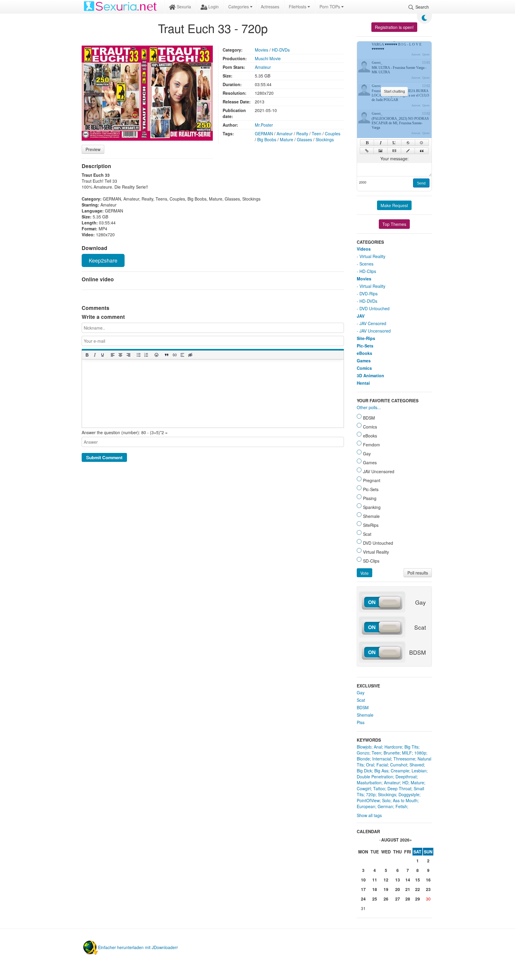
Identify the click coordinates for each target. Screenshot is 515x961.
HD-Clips (367, 271)
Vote (364, 573)
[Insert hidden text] (190, 355)
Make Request (394, 205)
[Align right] (128, 355)
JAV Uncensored (375, 331)
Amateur (263, 67)
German (385, 806)
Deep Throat (399, 788)
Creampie (400, 771)
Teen (316, 133)
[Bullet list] (138, 355)
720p (371, 794)
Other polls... (369, 407)
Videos (364, 249)
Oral (370, 765)
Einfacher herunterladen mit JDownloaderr (138, 947)
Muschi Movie (268, 58)
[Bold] (87, 355)
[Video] (394, 151)
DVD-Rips (368, 293)
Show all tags (369, 815)
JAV (360, 316)
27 (397, 899)
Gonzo (363, 753)
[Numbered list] (146, 355)
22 (417, 889)
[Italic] (94, 355)
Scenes (366, 264)
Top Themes (394, 224)
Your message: (394, 159)
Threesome (404, 759)
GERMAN (264, 133)
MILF (407, 753)
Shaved (416, 765)
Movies (261, 50)
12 (386, 880)
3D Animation (370, 375)
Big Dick (364, 771)
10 (363, 880)
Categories (239, 7)
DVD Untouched (374, 308)
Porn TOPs (330, 7)
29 (417, 899)
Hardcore (393, 747)
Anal (378, 747)
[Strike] (408, 142)
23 (428, 889)
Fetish (401, 806)
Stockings (325, 139)
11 (374, 880)
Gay (360, 692)
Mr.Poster (264, 125)
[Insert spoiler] (182, 355)
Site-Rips (366, 338)
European (366, 806)
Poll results (417, 573)
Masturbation (369, 782)
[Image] (380, 151)
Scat (361, 700)
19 (386, 889)
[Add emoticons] (156, 355)
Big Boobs (266, 139)
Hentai (363, 383)
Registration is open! (394, 27)
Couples (332, 133)
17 (363, 889)
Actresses (270, 7)
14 (407, 880)
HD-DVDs (281, 50)
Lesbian (419, 771)
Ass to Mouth (405, 800)
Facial (382, 765)
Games (364, 361)
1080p (420, 753)
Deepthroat (406, 777)
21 (407, 889)
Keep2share (103, 260)
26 (386, 899)
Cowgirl (364, 788)
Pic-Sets (365, 346)
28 (407, 899)
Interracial (381, 759)
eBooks (364, 353)
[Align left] (113, 355)
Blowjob (364, 747)
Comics (364, 368)
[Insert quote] (166, 355)
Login (213, 7)
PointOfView (368, 800)
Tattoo (379, 788)
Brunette (392, 753)
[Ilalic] (381, 142)
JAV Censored (372, 323)
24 (363, 899)
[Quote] (422, 151)
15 (417, 880)
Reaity (302, 133)
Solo (386, 800)
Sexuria (183, 7)
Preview (93, 149)
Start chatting (394, 91)
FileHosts (298, 7)
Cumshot (398, 765)
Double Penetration (375, 777)
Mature (286, 139)
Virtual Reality (372, 256)
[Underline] (102, 355)
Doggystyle (408, 794)
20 (397, 889)
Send (421, 183)
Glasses (304, 139)
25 (374, 899)
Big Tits (411, 747)
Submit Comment (104, 457)
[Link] (367, 151)
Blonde (363, 759)
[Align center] (120, 355)
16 (428, 880)
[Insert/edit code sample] (174, 355)
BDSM (363, 707)
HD (405, 782)
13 (397, 880)
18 (374, 889)
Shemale (365, 715)
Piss (360, 722)
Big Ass (381, 771)
